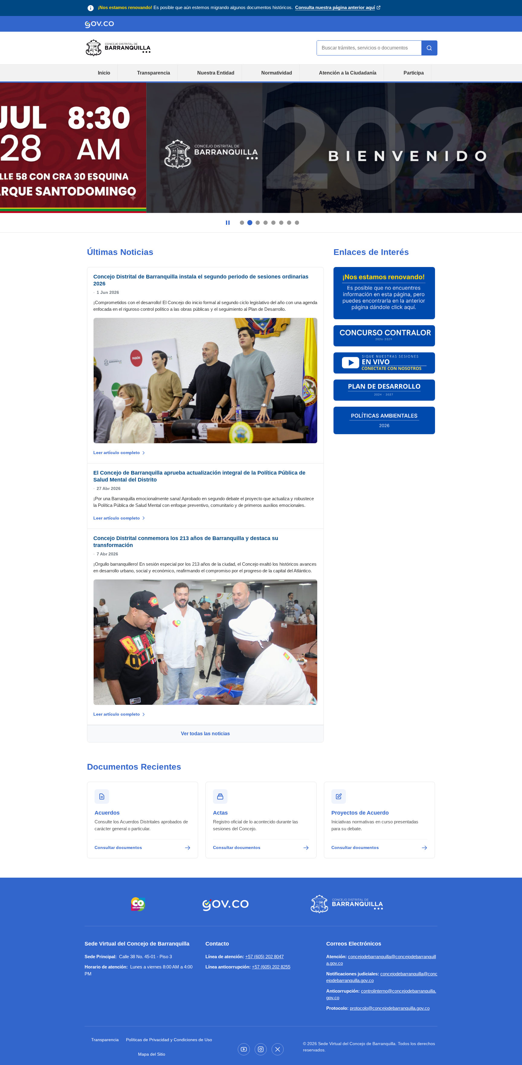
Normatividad (276, 72)
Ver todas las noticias (205, 733)
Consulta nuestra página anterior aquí (335, 8)
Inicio (104, 72)
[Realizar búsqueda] (429, 48)
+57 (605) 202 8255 (271, 966)
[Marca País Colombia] (138, 904)
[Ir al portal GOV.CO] (99, 23)
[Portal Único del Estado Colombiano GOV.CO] (225, 904)
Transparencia (153, 72)
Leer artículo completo (116, 452)
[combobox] (369, 48)
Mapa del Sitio (151, 1054)
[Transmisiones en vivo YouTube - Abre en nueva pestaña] (384, 363)
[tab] (242, 223)
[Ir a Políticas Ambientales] (384, 420)
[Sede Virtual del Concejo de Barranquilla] (348, 904)
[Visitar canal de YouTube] (244, 1049)
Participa (414, 72)
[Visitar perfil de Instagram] (261, 1049)
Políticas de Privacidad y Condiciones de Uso (169, 1039)
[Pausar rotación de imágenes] (228, 222)
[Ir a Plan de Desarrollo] (384, 390)
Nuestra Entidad (215, 72)
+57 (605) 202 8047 (264, 956)
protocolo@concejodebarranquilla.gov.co (390, 1008)
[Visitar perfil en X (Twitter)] (278, 1049)
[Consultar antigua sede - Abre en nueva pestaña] (384, 293)
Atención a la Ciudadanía (347, 72)
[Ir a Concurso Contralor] (384, 335)
